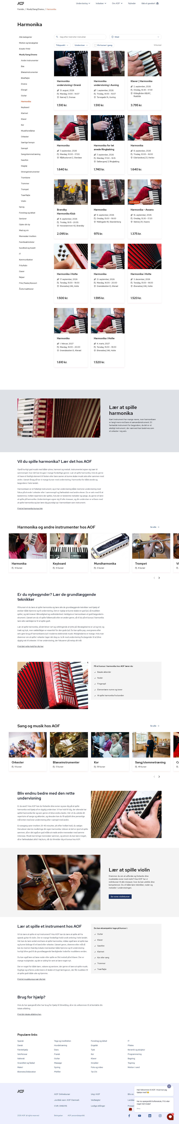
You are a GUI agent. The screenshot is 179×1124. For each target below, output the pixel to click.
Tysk (93, 1049)
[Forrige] (154, 577)
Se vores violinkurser (120, 896)
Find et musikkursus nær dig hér (31, 979)
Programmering (134, 1054)
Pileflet (57, 1071)
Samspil (24, 148)
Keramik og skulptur (136, 1049)
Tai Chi (94, 1071)
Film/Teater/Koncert (28, 283)
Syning (57, 1067)
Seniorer (23, 218)
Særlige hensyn (28, 142)
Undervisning (82, 3)
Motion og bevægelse (28, 43)
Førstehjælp (22, 1049)
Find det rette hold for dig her (30, 646)
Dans (56, 1049)
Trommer (25, 183)
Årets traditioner (26, 289)
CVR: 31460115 (60, 1106)
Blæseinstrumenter (29, 72)
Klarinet (24, 113)
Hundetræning (60, 1045)
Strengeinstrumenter (30, 171)
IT (20, 254)
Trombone (25, 177)
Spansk (20, 1041)
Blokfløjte (25, 78)
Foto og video (97, 1067)
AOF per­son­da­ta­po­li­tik (76, 1115)
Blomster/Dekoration (26, 1071)
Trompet (25, 189)
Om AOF (116, 3)
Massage (58, 1063)
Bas (22, 66)
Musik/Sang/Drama (35, 9)
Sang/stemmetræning (30, 154)
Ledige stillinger (98, 1106)
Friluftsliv (23, 265)
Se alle (153, 527)
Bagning (131, 1058)
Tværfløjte (25, 195)
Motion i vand (134, 1067)
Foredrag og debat (27, 212)
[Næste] (159, 577)
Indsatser (100, 3)
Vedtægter (95, 1100)
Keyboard (25, 107)
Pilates (131, 1045)
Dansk (20, 1045)
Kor (22, 125)
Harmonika (26, 101)
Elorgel (24, 89)
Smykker (95, 1063)
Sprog (21, 207)
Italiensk (21, 1058)
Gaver (21, 271)
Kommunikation (26, 259)
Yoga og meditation (62, 1041)
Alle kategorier (25, 37)
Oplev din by (24, 224)
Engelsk (94, 1045)
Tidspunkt (60, 45)
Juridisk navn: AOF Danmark (66, 1100)
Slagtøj (24, 166)
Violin (23, 201)
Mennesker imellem (27, 236)
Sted (117, 37)
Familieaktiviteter (26, 242)
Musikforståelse (28, 130)
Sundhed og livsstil (27, 248)
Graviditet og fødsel (26, 1063)
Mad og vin (24, 230)
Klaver (24, 119)
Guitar (24, 95)
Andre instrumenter (29, 60)
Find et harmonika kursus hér (30, 508)
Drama (24, 84)
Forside (20, 9)
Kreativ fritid (24, 48)
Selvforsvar (22, 1054)
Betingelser (58, 1115)
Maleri (20, 1067)
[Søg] (57, 37)
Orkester (25, 136)
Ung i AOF (95, 1094)
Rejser (22, 277)
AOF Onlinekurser (62, 1094)
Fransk (57, 1054)
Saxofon (24, 160)
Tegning (131, 1063)
